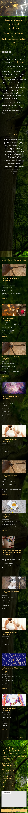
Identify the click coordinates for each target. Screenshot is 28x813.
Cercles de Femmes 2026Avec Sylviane (9, 476)
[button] (3, 11)
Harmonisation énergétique (9, 783)
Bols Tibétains (6, 781)
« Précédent (7, 737)
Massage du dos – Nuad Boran (10, 777)
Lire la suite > (5, 298)
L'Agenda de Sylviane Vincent (14, 260)
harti (22, 62)
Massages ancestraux (8, 773)
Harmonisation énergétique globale (11, 787)
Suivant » (21, 737)
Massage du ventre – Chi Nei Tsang (11, 779)
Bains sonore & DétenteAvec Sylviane (9, 319)
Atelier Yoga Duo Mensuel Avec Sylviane (10, 440)
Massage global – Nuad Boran (10, 775)
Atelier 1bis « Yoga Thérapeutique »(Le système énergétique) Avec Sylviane (13, 670)
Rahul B (18, 62)
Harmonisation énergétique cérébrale (12, 785)
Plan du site (17, 811)
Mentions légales (15, 809)
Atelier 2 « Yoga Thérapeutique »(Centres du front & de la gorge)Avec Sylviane (12, 552)
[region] (14, 152)
